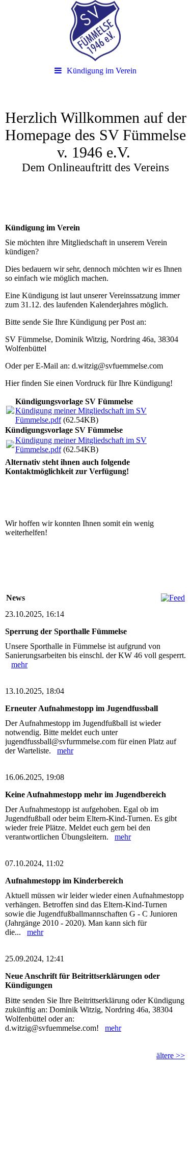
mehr (19, 664)
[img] (95, 30)
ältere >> (170, 1055)
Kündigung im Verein (102, 70)
